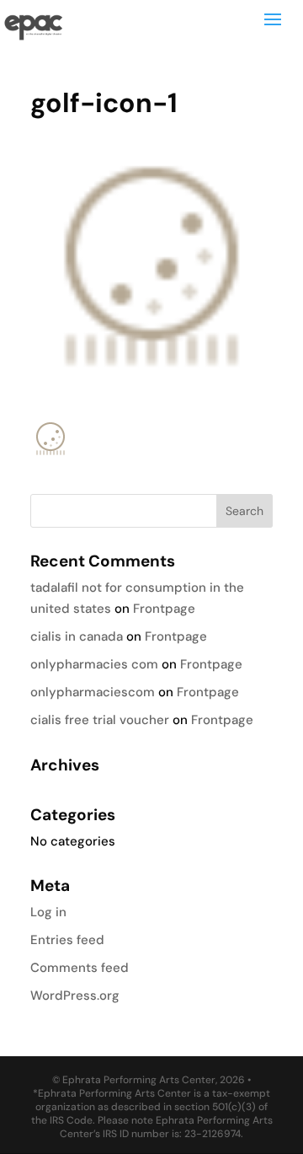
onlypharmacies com (94, 664)
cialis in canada (76, 636)
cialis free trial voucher (99, 719)
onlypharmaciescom (92, 692)
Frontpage (164, 608)
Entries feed (67, 939)
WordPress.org (75, 995)
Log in (48, 912)
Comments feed (79, 967)
